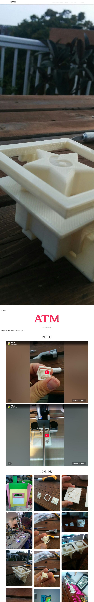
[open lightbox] (19, 493)
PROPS (70, 2)
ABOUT (75, 2)
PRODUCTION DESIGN (57, 2)
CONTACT (81, 2)
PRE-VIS (66, 2)
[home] (16, 2)
